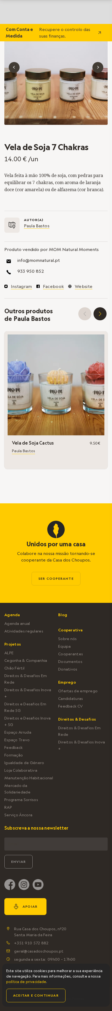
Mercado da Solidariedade (17, 789)
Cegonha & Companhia (25, 660)
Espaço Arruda (17, 732)
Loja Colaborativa (20, 770)
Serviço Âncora (18, 814)
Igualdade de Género (24, 762)
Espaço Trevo (17, 739)
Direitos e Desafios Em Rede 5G (25, 707)
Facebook (53, 286)
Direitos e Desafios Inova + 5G (27, 721)
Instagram (21, 286)
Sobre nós (67, 638)
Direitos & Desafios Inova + (27, 693)
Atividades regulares (23, 631)
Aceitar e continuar (36, 995)
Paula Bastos (36, 225)
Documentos (70, 661)
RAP (8, 807)
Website (83, 286)
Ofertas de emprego (78, 691)
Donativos (67, 669)
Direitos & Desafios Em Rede (25, 679)
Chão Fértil (14, 668)
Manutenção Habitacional (28, 778)
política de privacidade (26, 981)
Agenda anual (17, 623)
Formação (13, 755)
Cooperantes (70, 654)
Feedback (13, 747)
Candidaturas (70, 698)
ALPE (9, 652)
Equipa (64, 646)
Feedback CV (70, 706)
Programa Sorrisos (21, 799)
